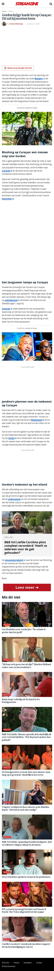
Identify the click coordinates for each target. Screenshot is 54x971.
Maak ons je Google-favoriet (19, 68)
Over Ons (5, 963)
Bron (4, 578)
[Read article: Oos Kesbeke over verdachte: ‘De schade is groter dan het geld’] (27, 614)
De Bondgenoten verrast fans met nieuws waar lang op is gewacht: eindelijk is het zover (26, 774)
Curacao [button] (6, 308)
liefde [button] (11, 438)
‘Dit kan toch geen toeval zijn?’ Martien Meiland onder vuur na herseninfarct (26, 666)
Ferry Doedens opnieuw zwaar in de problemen (26, 877)
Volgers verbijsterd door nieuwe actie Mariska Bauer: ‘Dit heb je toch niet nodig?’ (25, 809)
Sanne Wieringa (16, 24)
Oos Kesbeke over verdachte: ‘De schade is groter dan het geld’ (24, 631)
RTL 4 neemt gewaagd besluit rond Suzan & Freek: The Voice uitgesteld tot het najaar (24, 911)
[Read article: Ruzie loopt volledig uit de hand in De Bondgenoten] (27, 684)
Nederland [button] (36, 420)
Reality (10, 11)
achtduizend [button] (11, 300)
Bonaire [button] (39, 78)
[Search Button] (51, 3)
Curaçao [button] (6, 170)
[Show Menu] (3, 3)
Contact (39, 963)
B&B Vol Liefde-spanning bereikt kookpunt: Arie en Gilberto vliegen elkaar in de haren (27, 843)
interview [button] (7, 198)
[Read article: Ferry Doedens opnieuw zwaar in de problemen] (27, 862)
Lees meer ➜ (27, 587)
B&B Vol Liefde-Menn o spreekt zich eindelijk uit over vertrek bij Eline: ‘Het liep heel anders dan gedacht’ (26, 737)
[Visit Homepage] (27, 4)
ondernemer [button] (14, 499)
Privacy (16, 963)
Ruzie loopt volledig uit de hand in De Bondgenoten (21, 701)
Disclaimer (28, 963)
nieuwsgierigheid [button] (14, 560)
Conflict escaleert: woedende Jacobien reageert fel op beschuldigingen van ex (26, 946)
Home (4, 11)
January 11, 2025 (33, 24)
